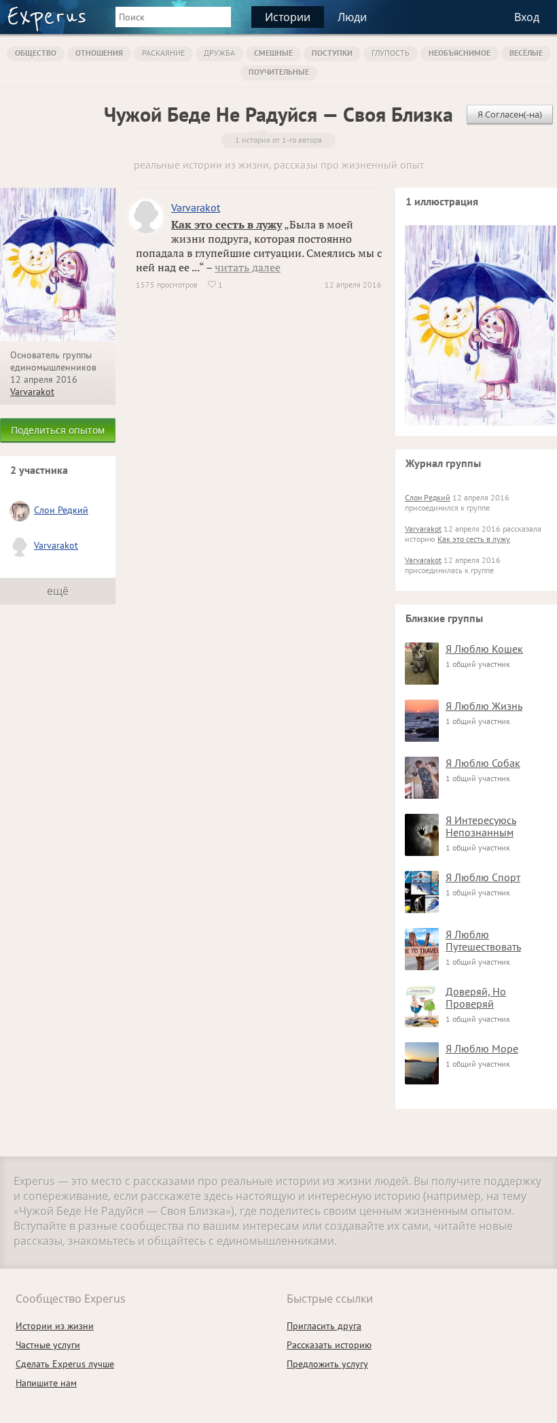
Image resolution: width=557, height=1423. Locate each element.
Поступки (332, 53)
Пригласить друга (324, 1326)
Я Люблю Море (482, 1048)
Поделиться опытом (58, 430)
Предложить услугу (327, 1364)
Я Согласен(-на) (510, 114)
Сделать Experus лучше (65, 1364)
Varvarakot (32, 391)
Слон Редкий (61, 510)
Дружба (219, 53)
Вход (526, 17)
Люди (352, 17)
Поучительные (279, 72)
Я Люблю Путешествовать (483, 940)
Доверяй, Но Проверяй (476, 997)
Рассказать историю (329, 1345)
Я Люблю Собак (483, 763)
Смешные (273, 53)
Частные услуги (48, 1345)
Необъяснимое (459, 53)
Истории (287, 17)
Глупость (391, 53)
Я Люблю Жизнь (484, 706)
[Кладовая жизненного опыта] (46, 19)
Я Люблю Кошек (484, 648)
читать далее (248, 267)
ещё (58, 590)
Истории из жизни (55, 1326)
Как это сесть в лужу (226, 224)
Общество (35, 53)
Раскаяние (163, 53)
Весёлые (526, 53)
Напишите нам (46, 1383)
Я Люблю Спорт (483, 877)
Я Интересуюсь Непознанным (481, 826)
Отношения (99, 53)
